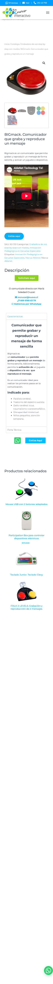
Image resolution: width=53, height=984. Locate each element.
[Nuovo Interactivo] (17, 12)
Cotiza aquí (14, 236)
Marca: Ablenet (33, 257)
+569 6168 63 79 (27, 300)
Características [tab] (15, 316)
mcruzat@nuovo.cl (28, 297)
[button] (44, 63)
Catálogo (15, 44)
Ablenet (8, 261)
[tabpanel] (26, 372)
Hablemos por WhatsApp (27, 304)
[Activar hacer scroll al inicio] (47, 978)
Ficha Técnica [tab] (14, 430)
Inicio (6, 44)
